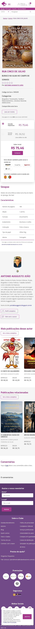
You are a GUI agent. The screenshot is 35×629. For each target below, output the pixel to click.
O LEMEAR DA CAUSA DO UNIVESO (10, 436)
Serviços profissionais (27, 530)
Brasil (2, 9)
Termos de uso (5, 540)
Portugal (8, 9)
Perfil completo (10, 311)
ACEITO (27, 617)
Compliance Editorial (26, 526)
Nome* (4, 492)
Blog (2, 530)
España (14, 9)
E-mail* (4, 499)
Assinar (6, 509)
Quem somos (5, 533)
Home (5, 18)
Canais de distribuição (27, 540)
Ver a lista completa (10, 333)
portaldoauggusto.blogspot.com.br (21, 305)
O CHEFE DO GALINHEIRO (10, 371)
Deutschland (21, 9)
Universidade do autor (27, 533)
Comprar (17, 153)
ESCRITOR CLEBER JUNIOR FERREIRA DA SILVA (9, 441)
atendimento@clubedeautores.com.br (12, 244)
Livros (10, 18)
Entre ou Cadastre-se (24, 4)
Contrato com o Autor (8, 543)
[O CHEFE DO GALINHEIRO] (12, 353)
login (6, 465)
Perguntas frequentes (7, 556)
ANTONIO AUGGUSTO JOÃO (14, 85)
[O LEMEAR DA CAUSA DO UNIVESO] (12, 417)
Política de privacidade (27, 523)
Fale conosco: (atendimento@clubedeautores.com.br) (18, 559)
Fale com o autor (11, 317)
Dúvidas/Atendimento (7, 523)
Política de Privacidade (9, 622)
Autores (3, 526)
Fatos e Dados (5, 537)
